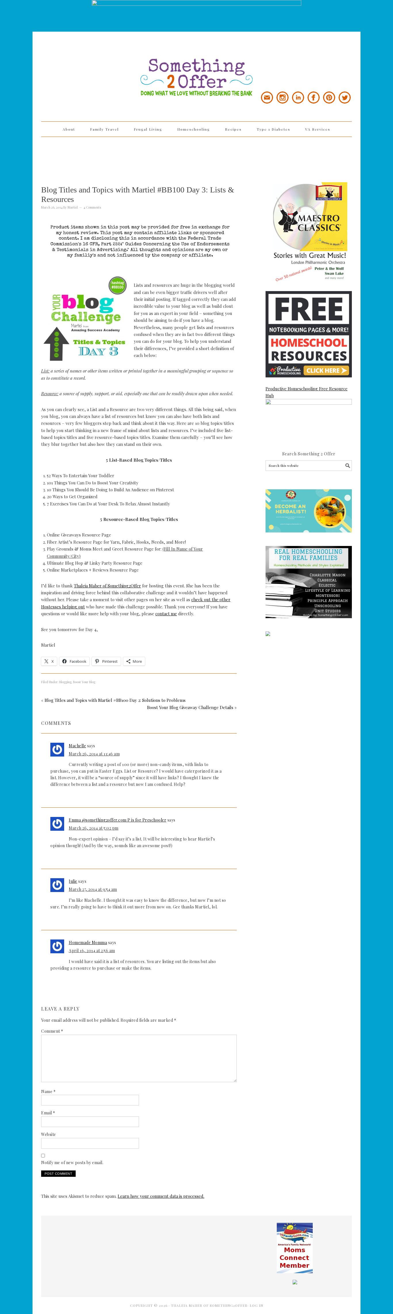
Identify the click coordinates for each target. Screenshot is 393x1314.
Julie (73, 881)
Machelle (77, 745)
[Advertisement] (196, 156)
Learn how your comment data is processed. (161, 1196)
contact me (166, 613)
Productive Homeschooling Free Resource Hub (307, 392)
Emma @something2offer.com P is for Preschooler (117, 820)
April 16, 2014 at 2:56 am (92, 950)
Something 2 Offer (93, 61)
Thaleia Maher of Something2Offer (107, 586)
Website (48, 1134)
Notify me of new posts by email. (72, 1162)
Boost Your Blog (84, 682)
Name (48, 1091)
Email (48, 1113)
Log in (256, 1305)
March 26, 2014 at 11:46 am (94, 754)
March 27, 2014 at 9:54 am (93, 889)
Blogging (65, 682)
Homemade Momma (88, 942)
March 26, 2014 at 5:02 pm (94, 828)
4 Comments (92, 207)
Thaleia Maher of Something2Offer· (210, 1305)
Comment (52, 1031)
